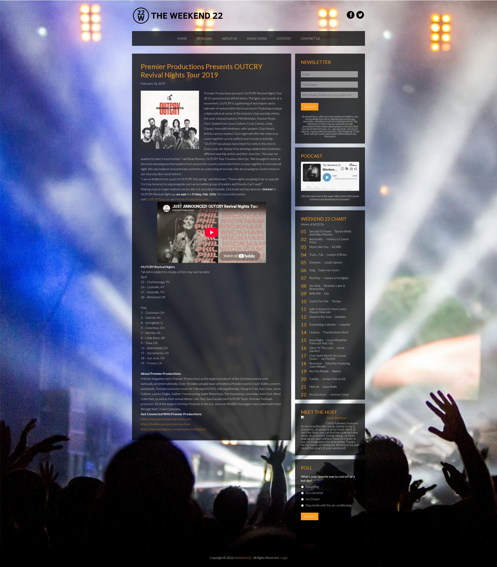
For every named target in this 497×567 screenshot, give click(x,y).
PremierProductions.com (191, 199)
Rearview (315, 363)
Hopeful (344, 324)
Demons (315, 262)
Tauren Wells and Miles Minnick (330, 232)
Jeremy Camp (339, 394)
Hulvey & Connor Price (329, 240)
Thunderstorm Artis (336, 332)
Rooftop (315, 278)
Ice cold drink (314, 493)
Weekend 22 (242, 557)
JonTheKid (328, 358)
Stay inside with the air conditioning (328, 505)
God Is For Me (319, 301)
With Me (315, 293)
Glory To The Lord (321, 348)
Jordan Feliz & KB (333, 379)
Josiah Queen (333, 262)
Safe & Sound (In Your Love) (328, 309)
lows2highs (316, 340)
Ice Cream (313, 499)
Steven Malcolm (320, 312)
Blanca (336, 371)
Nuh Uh (314, 386)
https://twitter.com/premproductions (165, 424)
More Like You (319, 247)
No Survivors (318, 394)
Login (284, 557)
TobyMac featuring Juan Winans (329, 364)
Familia (314, 379)
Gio (326, 293)
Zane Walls (329, 386)
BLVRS (336, 247)
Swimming (312, 486)
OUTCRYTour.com (159, 199)
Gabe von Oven (328, 270)
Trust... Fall (316, 254)
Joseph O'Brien (336, 254)
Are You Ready (319, 371)
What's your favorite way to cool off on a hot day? (328, 478)
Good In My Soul (320, 316)
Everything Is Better (323, 324)
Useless (314, 332)
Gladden (340, 316)
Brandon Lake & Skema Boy (327, 287)
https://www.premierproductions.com (166, 419)
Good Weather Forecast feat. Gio (328, 341)
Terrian (336, 301)
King (312, 270)
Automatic (316, 239)
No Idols (315, 285)
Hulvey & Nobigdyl (336, 278)
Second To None (320, 231)
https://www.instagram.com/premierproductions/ (173, 429)
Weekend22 (178, 15)
